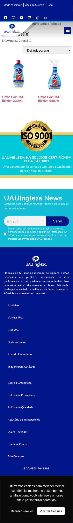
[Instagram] (13, 17)
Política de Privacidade (21, 395)
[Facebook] (5, 17)
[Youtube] (21, 17)
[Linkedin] (29, 17)
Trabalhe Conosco (18, 444)
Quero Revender (17, 432)
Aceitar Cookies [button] (51, 511)
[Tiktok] (37, 17)
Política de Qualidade (20, 407)
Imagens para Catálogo (21, 367)
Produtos (13, 305)
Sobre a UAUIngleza (20, 383)
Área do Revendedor (20, 354)
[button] (67, 30)
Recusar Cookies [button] (22, 511)
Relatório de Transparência (24, 420)
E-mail (12, 221)
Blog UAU (13, 330)
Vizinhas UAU (16, 317)
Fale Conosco (16, 456)
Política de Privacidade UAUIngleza (30, 239)
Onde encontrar (17, 342)
